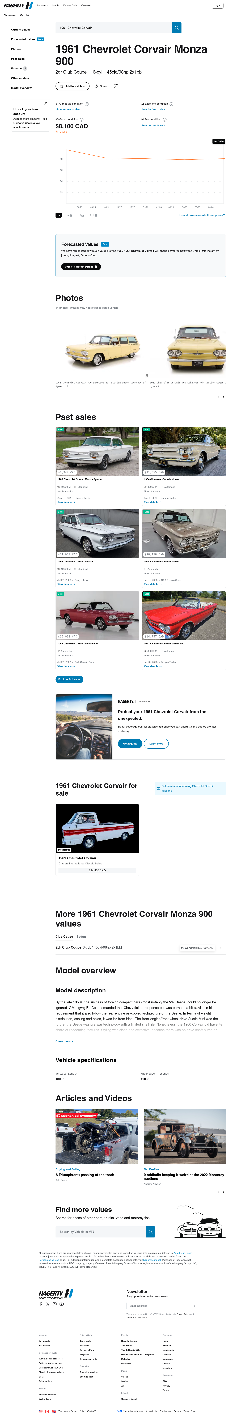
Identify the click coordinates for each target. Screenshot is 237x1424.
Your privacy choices (133, 1411)
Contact (166, 1363)
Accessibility (151, 1411)
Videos (124, 1377)
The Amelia (126, 1345)
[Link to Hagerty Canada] (47, 1411)
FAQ (165, 1381)
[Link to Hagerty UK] (54, 1411)
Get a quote (130, 743)
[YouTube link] (61, 1304)
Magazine (84, 1354)
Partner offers (87, 1350)
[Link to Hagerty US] (41, 1411)
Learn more (156, 743)
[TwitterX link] (47, 1304)
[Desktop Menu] (229, 5)
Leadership (168, 1350)
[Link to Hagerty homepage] (56, 1294)
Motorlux (125, 1359)
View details (64, 502)
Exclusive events (88, 1359)
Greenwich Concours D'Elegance (137, 1354)
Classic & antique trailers (51, 1372)
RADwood (126, 1363)
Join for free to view (68, 109)
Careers (167, 1354)
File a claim (44, 1345)
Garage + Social (129, 1399)
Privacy (166, 1386)
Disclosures (165, 1411)
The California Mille (130, 1350)
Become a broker (47, 1394)
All (122, 1386)
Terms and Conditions (136, 1317)
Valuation (84, 1345)
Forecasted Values (49, 1259)
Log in (218, 5)
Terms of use (190, 1411)
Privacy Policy (183, 1314)
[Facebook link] (40, 1304)
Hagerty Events (129, 1341)
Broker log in (45, 1399)
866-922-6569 (87, 1377)
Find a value (10, 15)
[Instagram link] (54, 1304)
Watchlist (24, 15)
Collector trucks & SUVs (51, 1368)
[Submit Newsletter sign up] (193, 1305)
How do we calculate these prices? (202, 215)
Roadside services (89, 1372)
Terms (166, 1390)
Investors (167, 1368)
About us (167, 1345)
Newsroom (168, 1359)
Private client (45, 1381)
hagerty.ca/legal (152, 1259)
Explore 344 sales (69, 679)
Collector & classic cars (50, 1363)
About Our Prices (182, 1253)
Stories (124, 1381)
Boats (42, 1377)
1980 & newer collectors (51, 1359)
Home (165, 1341)
